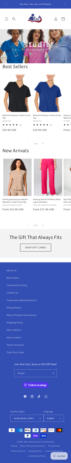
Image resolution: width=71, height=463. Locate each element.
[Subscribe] (53, 373)
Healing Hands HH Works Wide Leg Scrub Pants (47, 200)
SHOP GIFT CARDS (35, 247)
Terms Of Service (18, 451)
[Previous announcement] (6, 4)
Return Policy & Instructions (22, 315)
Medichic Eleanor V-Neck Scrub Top (16, 116)
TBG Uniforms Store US (34, 442)
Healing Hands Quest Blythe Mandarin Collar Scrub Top (15, 200)
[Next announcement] (65, 4)
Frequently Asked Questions (22, 300)
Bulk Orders (13, 277)
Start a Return (14, 329)
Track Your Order (15, 352)
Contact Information (54, 451)
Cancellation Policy (17, 285)
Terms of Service (15, 344)
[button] (6, 19)
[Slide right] (42, 143)
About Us (12, 270)
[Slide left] (28, 143)
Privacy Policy (14, 307)
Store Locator (14, 337)
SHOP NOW (35, 46)
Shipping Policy (15, 322)
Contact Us (12, 292)
